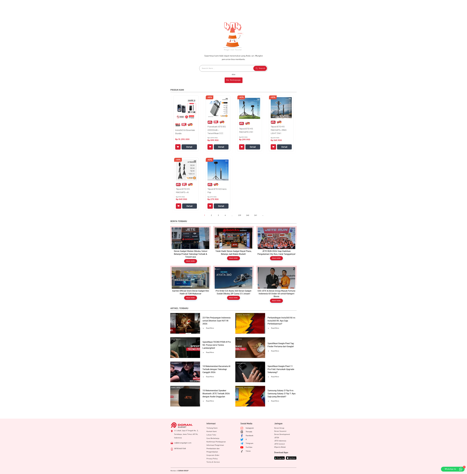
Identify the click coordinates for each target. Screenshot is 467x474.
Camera (239, 315)
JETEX (276, 438)
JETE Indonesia (280, 441)
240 (247, 215)
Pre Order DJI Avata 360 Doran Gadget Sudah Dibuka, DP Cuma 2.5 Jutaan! (233, 284)
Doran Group (279, 428)
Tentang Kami (212, 428)
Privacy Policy (212, 459)
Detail (189, 147)
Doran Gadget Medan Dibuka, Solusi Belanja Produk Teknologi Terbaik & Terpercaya (190, 244)
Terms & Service (213, 462)
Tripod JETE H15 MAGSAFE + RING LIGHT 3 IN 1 (279, 129)
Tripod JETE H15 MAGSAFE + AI (183, 191)
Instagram (250, 428)
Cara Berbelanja (213, 438)
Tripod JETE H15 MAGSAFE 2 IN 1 (246, 130)
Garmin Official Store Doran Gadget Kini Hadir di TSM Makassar (190, 284)
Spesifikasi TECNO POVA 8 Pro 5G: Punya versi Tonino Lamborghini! (216, 345)
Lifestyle (174, 315)
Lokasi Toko (211, 435)
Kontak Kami (212, 431)
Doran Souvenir (280, 431)
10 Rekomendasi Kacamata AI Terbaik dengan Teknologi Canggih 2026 (216, 369)
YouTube (249, 447)
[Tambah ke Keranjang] (178, 147)
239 (239, 215)
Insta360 (246, 315)
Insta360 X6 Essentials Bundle (185, 132)
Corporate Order (213, 455)
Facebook (249, 435)
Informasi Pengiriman (215, 445)
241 (255, 215)
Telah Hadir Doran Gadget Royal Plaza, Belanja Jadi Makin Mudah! (233, 244)
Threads (249, 432)
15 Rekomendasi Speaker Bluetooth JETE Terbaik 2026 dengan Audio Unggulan (216, 393)
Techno (239, 339)
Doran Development (282, 434)
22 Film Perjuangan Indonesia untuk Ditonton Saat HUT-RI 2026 (216, 321)
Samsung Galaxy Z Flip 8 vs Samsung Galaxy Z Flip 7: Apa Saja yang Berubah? (281, 393)
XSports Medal (280, 447)
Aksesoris (175, 363)
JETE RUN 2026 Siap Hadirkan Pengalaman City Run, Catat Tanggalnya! (276, 244)
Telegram (249, 443)
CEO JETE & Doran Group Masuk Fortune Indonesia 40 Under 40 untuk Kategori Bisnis (276, 284)
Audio (173, 387)
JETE (178, 387)
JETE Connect (279, 444)
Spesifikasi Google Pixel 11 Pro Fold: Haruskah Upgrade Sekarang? (281, 369)
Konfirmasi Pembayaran (216, 442)
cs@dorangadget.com (182, 443)
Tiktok (248, 451)
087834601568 (180, 448)
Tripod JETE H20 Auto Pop (217, 191)
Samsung (239, 387)
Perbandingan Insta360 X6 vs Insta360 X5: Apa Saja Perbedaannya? (281, 321)
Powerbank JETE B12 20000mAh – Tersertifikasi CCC (216, 129)
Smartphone (175, 339)
